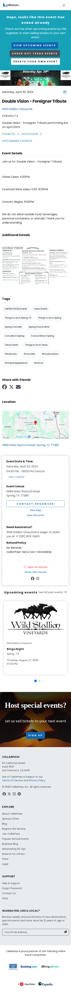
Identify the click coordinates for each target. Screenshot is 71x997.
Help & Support (11, 883)
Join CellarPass (11, 834)
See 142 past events (51, 592)
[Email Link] (18, 388)
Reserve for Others (13, 854)
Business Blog (10, 844)
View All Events (35, 515)
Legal (5, 864)
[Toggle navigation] (64, 5)
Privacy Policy (37, 780)
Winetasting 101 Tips (14, 849)
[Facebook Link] (5, 388)
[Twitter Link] (11, 388)
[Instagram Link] (38, 579)
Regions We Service (14, 829)
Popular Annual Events (15, 839)
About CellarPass (12, 813)
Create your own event (35, 61)
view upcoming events (35, 45)
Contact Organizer (35, 504)
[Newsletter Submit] (65, 932)
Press (5, 859)
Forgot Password (12, 888)
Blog (4, 823)
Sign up (35, 735)
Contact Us (9, 893)
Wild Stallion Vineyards (17, 109)
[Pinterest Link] (19, 794)
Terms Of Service (12, 780)
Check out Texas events (35, 53)
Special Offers (10, 818)
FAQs (5, 898)
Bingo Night (15, 649)
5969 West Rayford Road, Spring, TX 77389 (30, 445)
